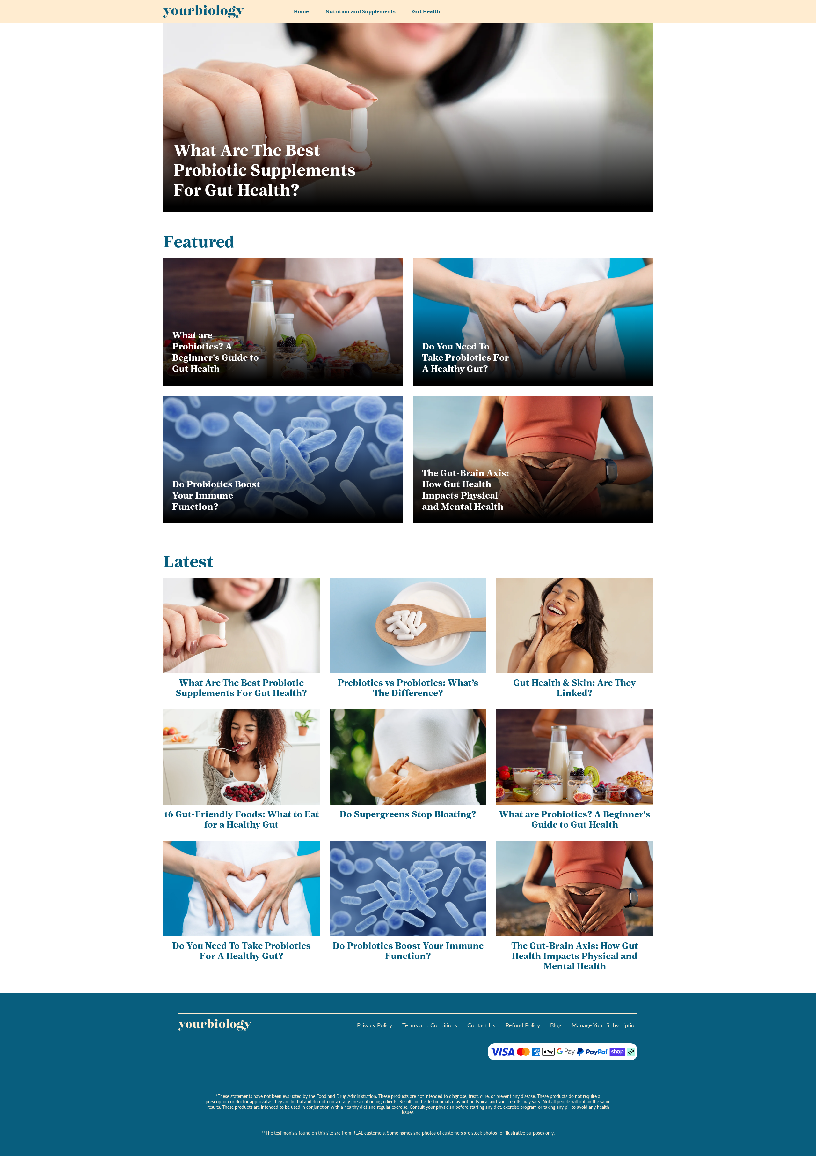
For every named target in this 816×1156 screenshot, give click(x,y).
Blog (555, 1025)
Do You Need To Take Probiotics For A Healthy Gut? (465, 358)
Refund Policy (523, 1025)
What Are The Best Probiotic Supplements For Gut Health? (264, 172)
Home (301, 11)
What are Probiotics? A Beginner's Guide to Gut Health (215, 353)
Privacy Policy (374, 1025)
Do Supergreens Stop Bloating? (407, 815)
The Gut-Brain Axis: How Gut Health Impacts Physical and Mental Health (465, 490)
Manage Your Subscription (605, 1025)
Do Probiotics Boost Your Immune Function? (216, 496)
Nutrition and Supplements (360, 11)
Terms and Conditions (429, 1025)
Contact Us (481, 1025)
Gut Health (426, 11)
